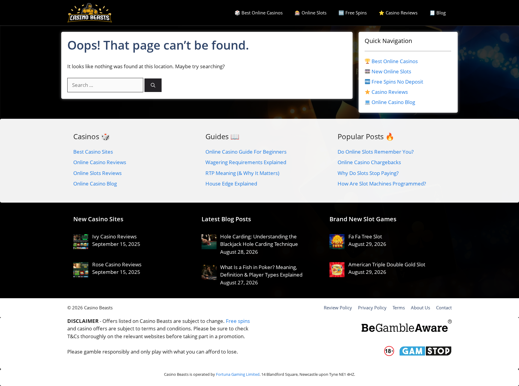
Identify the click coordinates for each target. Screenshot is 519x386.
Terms (399, 308)
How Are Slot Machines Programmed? (382, 183)
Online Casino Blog (393, 102)
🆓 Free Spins (352, 13)
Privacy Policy (372, 308)
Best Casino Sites (93, 151)
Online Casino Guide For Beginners (246, 151)
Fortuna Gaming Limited (238, 374)
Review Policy (338, 308)
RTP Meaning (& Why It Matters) (242, 173)
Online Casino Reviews (99, 162)
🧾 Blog (437, 13)
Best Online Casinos (395, 61)
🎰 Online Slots (310, 13)
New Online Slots (391, 71)
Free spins (238, 320)
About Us (420, 308)
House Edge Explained (231, 183)
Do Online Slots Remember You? (376, 151)
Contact (444, 308)
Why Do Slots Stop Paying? (368, 173)
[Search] (153, 85)
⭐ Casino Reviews (398, 13)
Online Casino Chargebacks (369, 162)
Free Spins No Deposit (397, 81)
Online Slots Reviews (97, 173)
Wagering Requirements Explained (245, 162)
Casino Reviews (390, 91)
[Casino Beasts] (89, 13)
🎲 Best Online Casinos (259, 13)
